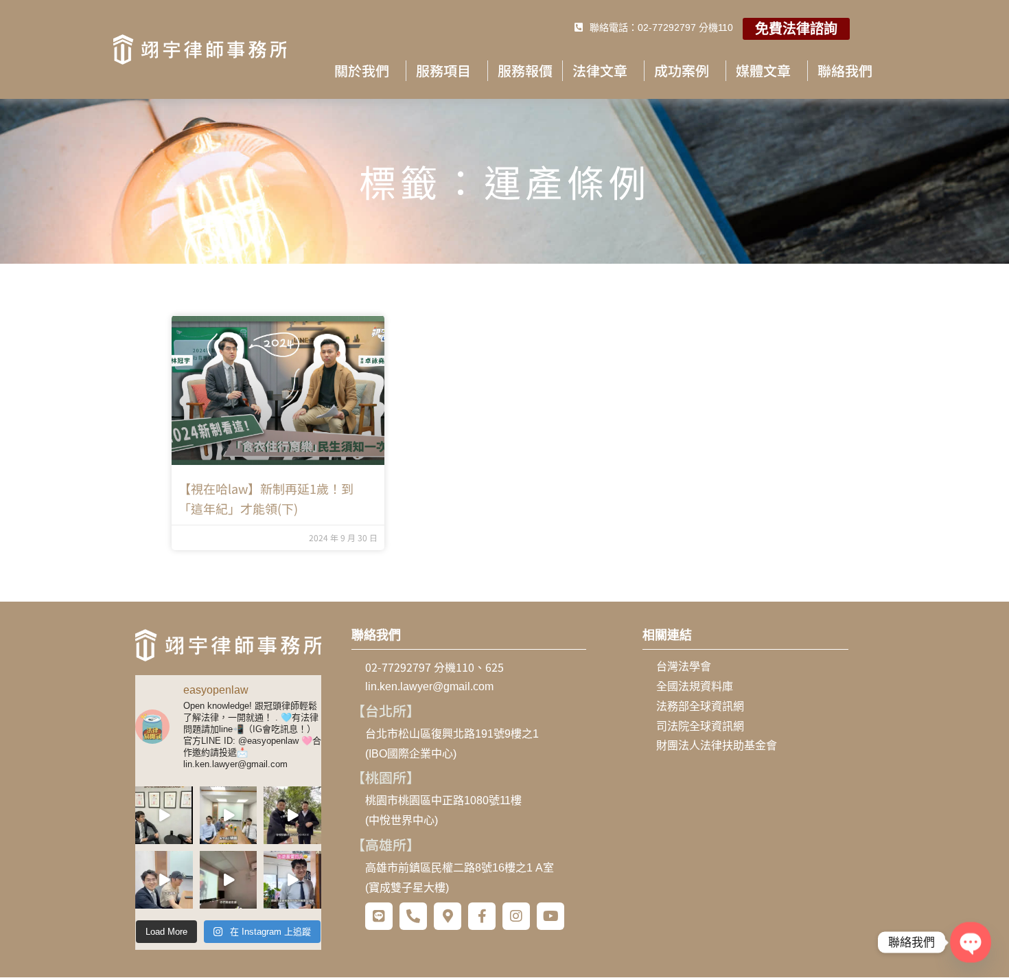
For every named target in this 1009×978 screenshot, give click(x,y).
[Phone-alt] (413, 916)
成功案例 (681, 70)
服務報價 (525, 70)
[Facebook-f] (482, 916)
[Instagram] (516, 916)
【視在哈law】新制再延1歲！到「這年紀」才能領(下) (265, 498)
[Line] (379, 916)
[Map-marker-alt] (447, 916)
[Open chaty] (970, 942)
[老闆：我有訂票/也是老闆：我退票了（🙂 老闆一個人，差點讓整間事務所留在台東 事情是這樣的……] (292, 880)
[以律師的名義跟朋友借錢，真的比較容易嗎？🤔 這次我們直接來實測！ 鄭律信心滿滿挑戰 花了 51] (164, 815)
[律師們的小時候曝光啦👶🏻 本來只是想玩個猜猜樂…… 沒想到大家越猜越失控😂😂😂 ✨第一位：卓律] (228, 880)
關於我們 (361, 70)
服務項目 (443, 70)
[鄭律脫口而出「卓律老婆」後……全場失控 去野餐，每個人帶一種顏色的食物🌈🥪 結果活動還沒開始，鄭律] (292, 815)
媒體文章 (763, 70)
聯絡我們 (844, 70)
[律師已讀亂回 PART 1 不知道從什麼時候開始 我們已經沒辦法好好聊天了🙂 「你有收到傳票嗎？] (164, 880)
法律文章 (599, 70)
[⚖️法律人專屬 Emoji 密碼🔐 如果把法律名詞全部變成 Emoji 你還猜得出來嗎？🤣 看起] (228, 815)
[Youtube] (550, 916)
